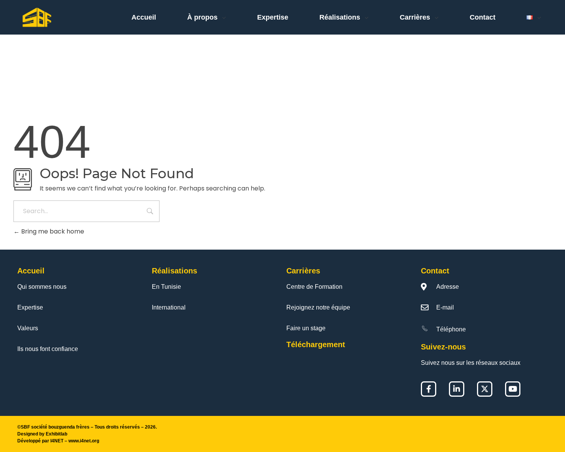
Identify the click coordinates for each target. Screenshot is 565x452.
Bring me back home (52, 231)
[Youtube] (512, 389)
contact (435, 271)
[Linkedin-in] (456, 389)
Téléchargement (315, 344)
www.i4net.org (83, 441)
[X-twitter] (484, 389)
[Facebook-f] (428, 389)
